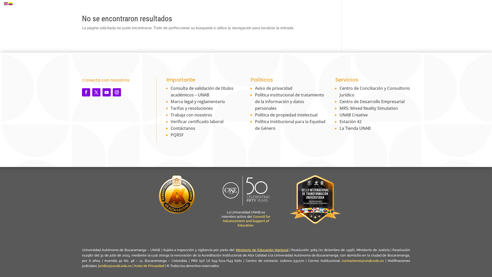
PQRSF (177, 135)
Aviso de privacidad (273, 88)
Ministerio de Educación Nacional (262, 250)
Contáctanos (183, 128)
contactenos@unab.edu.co (363, 261)
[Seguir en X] (96, 92)
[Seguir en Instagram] (117, 92)
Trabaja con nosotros (191, 115)
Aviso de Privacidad (149, 266)
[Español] (10, 3)
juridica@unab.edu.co (115, 266)
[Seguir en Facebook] (86, 92)
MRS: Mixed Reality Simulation (369, 108)
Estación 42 (351, 121)
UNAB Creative (354, 115)
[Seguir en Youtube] (106, 92)
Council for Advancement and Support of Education (246, 221)
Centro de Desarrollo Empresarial (372, 101)
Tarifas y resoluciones (192, 108)
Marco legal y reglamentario (198, 101)
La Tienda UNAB (355, 128)
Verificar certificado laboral (197, 121)
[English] (6, 3)
